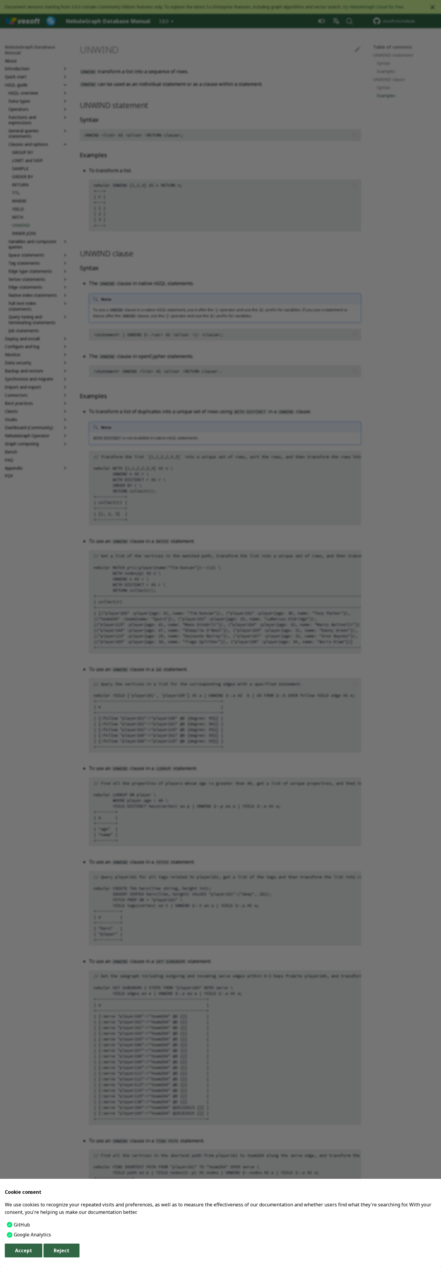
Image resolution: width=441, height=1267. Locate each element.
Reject (61, 1250)
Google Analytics (32, 1234)
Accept (23, 1250)
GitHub (22, 1224)
